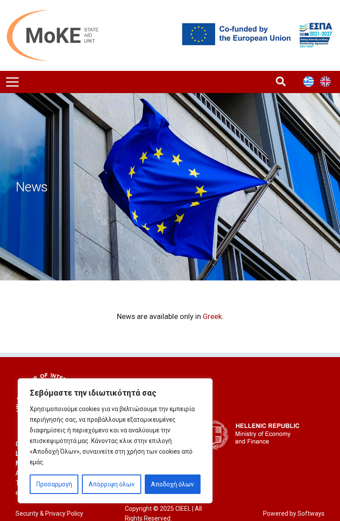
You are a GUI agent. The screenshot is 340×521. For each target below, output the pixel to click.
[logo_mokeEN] (59, 35)
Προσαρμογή (54, 484)
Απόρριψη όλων (112, 484)
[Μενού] (12, 82)
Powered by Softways (294, 513)
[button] (280, 81)
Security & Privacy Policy (49, 513)
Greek (212, 316)
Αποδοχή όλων (172, 484)
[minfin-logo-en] (252, 435)
